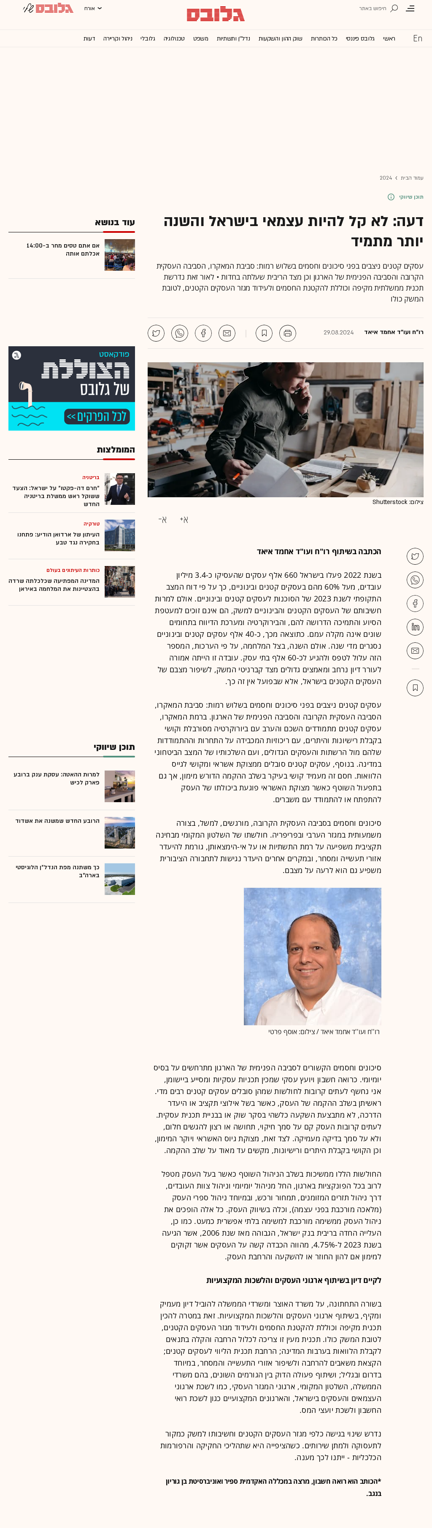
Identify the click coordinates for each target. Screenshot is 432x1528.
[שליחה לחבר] (227, 333)
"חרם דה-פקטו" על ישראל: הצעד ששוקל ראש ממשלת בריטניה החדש (56, 496)
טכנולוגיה (174, 39)
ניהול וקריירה (117, 39)
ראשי (389, 39)
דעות (89, 39)
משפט (200, 39)
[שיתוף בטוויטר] (156, 333)
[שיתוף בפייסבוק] (203, 333)
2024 (386, 178)
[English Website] (418, 38)
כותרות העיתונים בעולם (73, 570)
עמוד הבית (412, 178)
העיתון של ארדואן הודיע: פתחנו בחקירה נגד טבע (58, 539)
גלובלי (147, 39)
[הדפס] (287, 333)
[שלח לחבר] (415, 650)
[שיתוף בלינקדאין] (415, 627)
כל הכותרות (324, 39)
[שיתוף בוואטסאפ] (179, 333)
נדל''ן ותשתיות (233, 39)
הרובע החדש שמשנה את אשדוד (57, 821)
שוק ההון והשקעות (280, 39)
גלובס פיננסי (360, 39)
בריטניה (91, 477)
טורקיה (92, 523)
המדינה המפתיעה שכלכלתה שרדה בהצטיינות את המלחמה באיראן (54, 585)
